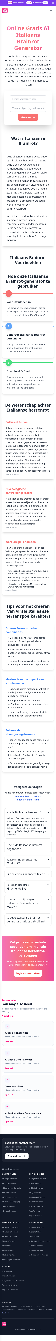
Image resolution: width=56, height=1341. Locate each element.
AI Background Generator (11, 1188)
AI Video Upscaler (36, 1250)
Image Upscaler (35, 1192)
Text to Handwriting (9, 1285)
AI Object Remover (36, 1206)
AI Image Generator (9, 1179)
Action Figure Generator (11, 1259)
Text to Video (34, 1236)
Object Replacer (35, 1216)
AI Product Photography (11, 1202)
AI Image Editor (35, 1183)
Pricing (49, 1310)
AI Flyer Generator (9, 1192)
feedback (5, 1313)
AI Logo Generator (9, 1183)
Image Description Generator (13, 1280)
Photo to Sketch (8, 1250)
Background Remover (37, 1179)
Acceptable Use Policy (26, 1310)
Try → (29, 3)
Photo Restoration (36, 1202)
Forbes (14, 527)
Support (41, 1310)
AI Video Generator (36, 1227)
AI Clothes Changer (9, 1236)
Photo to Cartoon (8, 1241)
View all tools (8, 1016)
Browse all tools (15, 1156)
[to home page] (5, 10)
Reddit (14, 590)
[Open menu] (51, 10)
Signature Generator (10, 1290)
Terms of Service (8, 1310)
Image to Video (35, 1232)
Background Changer (37, 1197)
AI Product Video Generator (39, 1241)
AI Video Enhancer (36, 1246)
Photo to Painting (8, 1255)
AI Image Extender (9, 1211)
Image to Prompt (8, 1276)
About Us (14, 1306)
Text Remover (34, 1211)
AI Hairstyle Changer (10, 1232)
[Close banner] (53, 3)
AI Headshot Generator (10, 1227)
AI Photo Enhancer (36, 1188)
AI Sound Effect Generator (39, 1255)
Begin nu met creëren (28, 973)
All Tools (5, 1306)
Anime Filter (6, 1246)
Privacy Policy (26, 1306)
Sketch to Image (8, 1206)
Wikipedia (15, 474)
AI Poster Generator (9, 1197)
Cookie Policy (40, 1306)
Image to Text (7, 1271)
